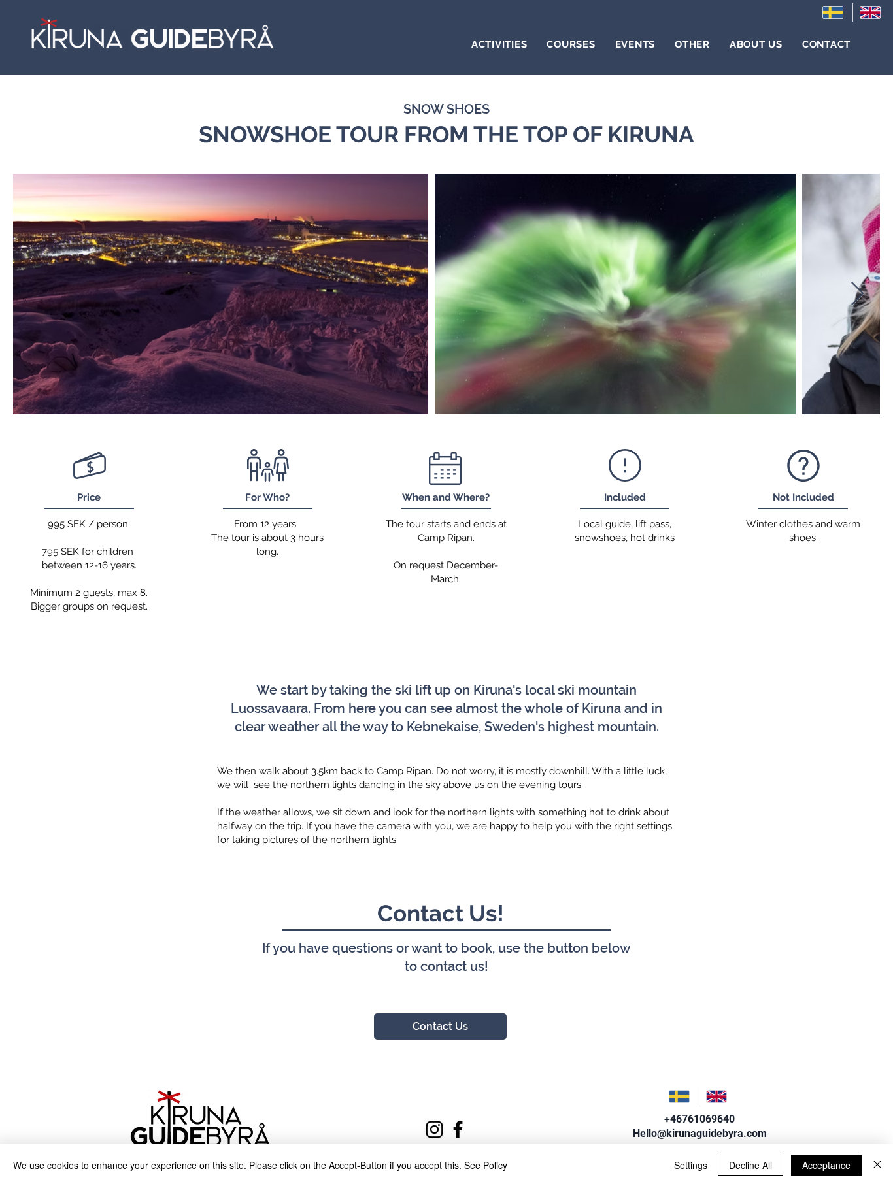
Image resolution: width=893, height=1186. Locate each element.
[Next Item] (857, 294)
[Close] (877, 1165)
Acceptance (826, 1165)
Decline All (750, 1165)
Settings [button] (690, 1165)
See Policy (485, 1165)
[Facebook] (457, 1129)
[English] (871, 12)
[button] (499, 44)
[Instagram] (434, 1129)
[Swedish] (834, 12)
